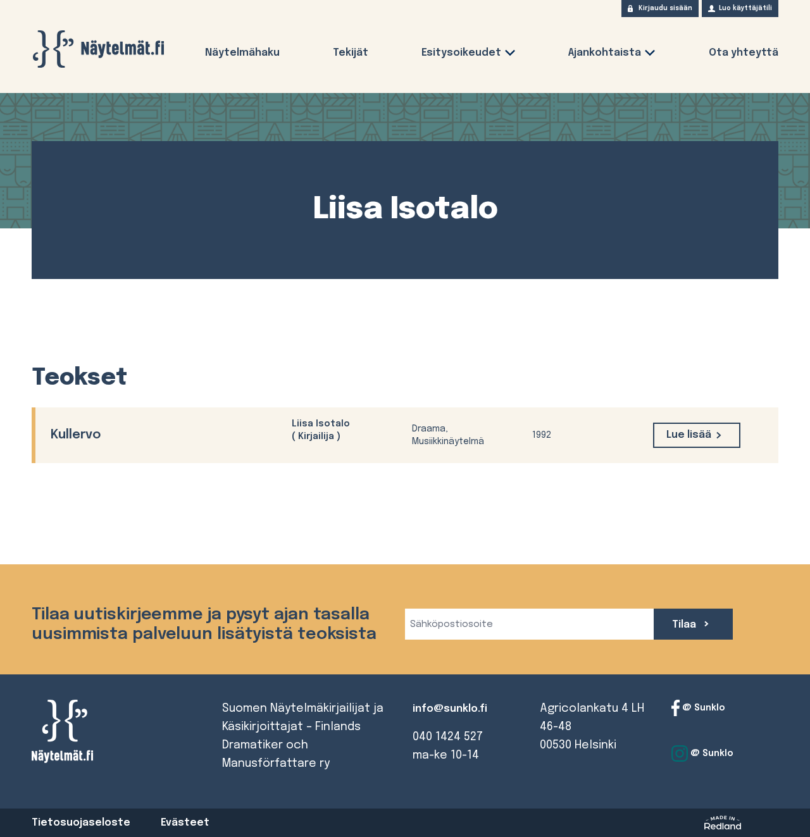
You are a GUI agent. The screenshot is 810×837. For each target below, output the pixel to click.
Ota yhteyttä (743, 52)
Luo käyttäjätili (745, 8)
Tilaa (685, 624)
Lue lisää (688, 435)
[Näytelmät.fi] (98, 49)
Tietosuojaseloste (81, 822)
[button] (510, 55)
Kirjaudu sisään (665, 8)
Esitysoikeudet (461, 52)
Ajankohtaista (604, 52)
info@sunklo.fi (450, 709)
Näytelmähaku (242, 52)
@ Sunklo (702, 708)
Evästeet (185, 822)
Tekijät (350, 52)
